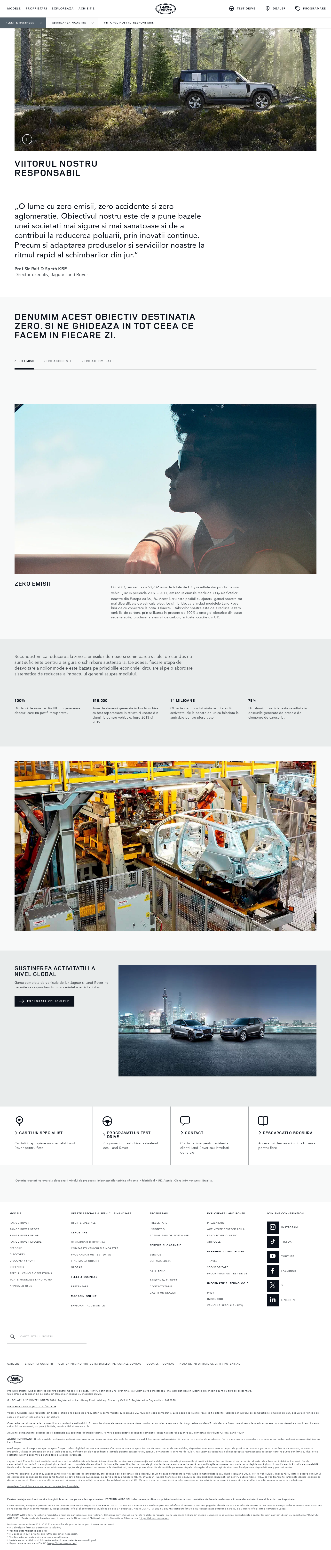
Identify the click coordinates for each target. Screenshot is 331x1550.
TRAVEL (212, 1261)
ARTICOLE (214, 1241)
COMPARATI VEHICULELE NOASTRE (94, 1248)
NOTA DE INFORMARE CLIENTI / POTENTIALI (210, 1363)
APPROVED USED (21, 1286)
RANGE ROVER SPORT (24, 1229)
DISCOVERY (17, 1254)
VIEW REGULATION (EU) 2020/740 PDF (31, 1406)
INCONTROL (158, 1229)
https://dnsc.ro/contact (154, 1518)
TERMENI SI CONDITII (38, 1363)
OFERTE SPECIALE (83, 1223)
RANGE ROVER (19, 1223)
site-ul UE (131, 1480)
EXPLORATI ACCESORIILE (88, 1305)
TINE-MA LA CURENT (85, 1261)
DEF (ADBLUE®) (160, 1261)
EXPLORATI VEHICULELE (48, 1001)
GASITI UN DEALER (163, 1292)
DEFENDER (17, 1267)
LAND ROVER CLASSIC (222, 1235)
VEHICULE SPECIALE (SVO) (225, 1305)
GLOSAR (76, 1267)
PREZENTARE (79, 1286)
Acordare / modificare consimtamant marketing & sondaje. (43, 1486)
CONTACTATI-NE (161, 1286)
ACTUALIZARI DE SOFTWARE (169, 1235)
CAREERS (13, 1363)
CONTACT (169, 1363)
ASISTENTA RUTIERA (164, 1280)
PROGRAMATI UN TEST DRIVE (91, 1254)
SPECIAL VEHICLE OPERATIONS (31, 1273)
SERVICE (155, 1254)
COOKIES (153, 1363)
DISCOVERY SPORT (22, 1260)
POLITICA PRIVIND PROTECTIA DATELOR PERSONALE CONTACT (100, 1363)
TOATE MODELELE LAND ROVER (31, 1279)
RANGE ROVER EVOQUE (26, 1241)
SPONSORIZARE (218, 1267)
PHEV (210, 1292)
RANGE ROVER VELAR (24, 1235)
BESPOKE (16, 1248)
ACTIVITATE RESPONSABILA (226, 1229)
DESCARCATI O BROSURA (88, 1242)
